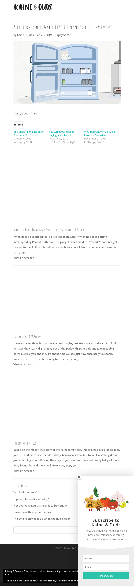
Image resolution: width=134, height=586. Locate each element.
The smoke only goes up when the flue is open (41, 518)
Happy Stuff (62, 35)
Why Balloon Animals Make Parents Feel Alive (100, 133)
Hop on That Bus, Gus (24, 443)
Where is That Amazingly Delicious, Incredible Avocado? (50, 229)
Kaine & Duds (25, 35)
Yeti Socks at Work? (25, 492)
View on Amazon (23, 257)
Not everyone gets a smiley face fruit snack (40, 505)
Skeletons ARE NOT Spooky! (27, 337)
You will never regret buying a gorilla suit (61, 133)
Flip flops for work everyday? (31, 499)
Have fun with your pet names (32, 512)
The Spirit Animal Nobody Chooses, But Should (28, 133)
